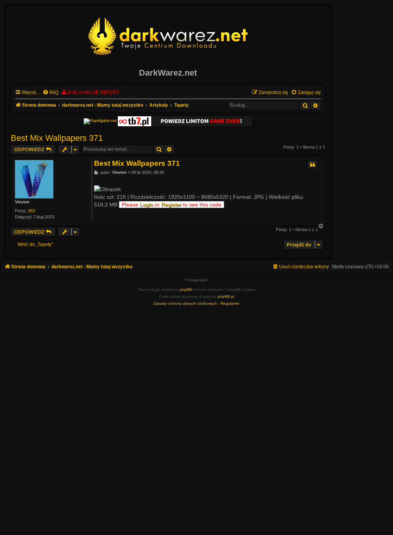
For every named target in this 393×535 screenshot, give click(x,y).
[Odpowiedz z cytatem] (312, 164)
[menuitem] (50, 93)
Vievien (22, 202)
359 (31, 210)
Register (171, 204)
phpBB (186, 289)
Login (146, 204)
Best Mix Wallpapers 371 (57, 138)
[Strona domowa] (168, 36)
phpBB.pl (226, 296)
